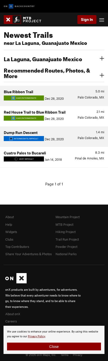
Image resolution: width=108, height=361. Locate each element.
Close (54, 346)
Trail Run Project (67, 239)
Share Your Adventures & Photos (28, 254)
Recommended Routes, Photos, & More (47, 72)
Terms (65, 354)
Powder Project (66, 247)
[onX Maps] (16, 282)
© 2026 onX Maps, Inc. (41, 354)
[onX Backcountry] (19, 6)
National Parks (66, 254)
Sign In (87, 19)
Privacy (77, 354)
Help (8, 224)
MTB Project (64, 224)
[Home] (25, 19)
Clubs (9, 239)
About (9, 217)
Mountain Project (68, 217)
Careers (11, 321)
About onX (12, 314)
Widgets (11, 232)
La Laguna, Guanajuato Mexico (43, 58)
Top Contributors (17, 247)
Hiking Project (66, 232)
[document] (54, 339)
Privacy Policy (36, 336)
